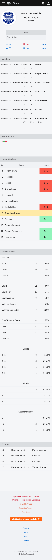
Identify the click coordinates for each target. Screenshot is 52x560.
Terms (26, 532)
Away (44, 44)
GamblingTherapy (26, 508)
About (26, 537)
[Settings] (43, 3)
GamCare (26, 512)
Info (26, 545)
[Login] (49, 3)
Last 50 (8, 48)
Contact (26, 541)
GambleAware (26, 504)
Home (26, 48)
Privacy (26, 528)
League (8, 44)
